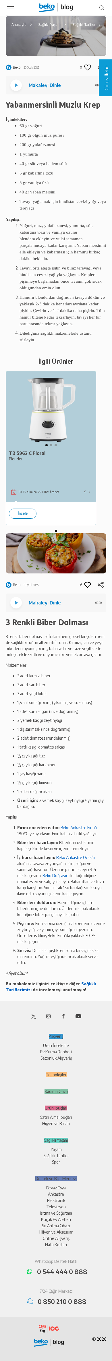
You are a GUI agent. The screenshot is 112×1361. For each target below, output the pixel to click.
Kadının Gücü (56, 1091)
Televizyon (56, 1206)
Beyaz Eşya (56, 1187)
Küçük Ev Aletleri (56, 1219)
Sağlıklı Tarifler (56, 1155)
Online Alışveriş (56, 1238)
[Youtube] (78, 1015)
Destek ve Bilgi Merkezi (56, 1178)
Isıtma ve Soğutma (56, 1213)
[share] (100, 585)
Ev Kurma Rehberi (56, 1051)
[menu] (10, 7)
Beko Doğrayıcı (56, 875)
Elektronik (56, 1200)
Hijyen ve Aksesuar (56, 1232)
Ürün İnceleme (56, 1045)
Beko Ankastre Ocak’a (75, 857)
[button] (46, 445)
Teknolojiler (56, 1074)
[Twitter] (33, 1015)
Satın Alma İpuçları (56, 1117)
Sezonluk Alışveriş (56, 1058)
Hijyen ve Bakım (56, 1123)
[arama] (101, 7)
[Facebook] (63, 1015)
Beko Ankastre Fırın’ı (79, 827)
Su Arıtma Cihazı (56, 1225)
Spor (56, 1162)
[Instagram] (48, 1015)
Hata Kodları (56, 1244)
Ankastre (56, 1194)
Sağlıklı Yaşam (56, 1140)
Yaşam (56, 1149)
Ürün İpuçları (56, 1108)
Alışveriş (56, 1036)
